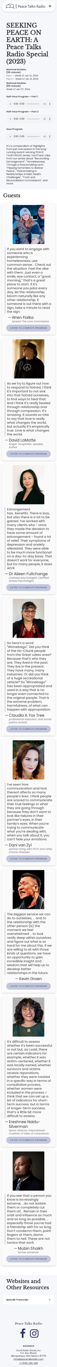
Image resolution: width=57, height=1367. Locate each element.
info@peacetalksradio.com (29, 1359)
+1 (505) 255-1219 (28, 1363)
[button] (50, 6)
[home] (25, 6)
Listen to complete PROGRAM (28, 328)
